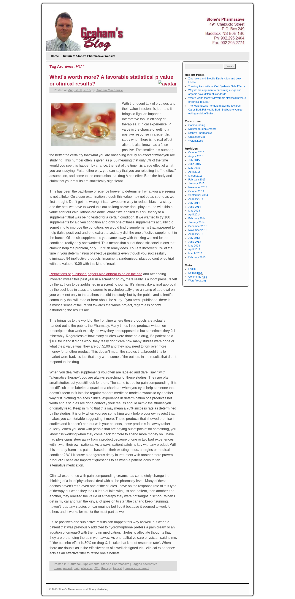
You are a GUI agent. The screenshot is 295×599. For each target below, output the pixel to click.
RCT (97, 568)
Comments (197, 276)
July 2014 (194, 202)
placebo (86, 568)
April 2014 (194, 214)
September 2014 (198, 195)
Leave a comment (137, 568)
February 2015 (197, 179)
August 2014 (195, 199)
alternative (150, 564)
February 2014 (197, 218)
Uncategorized (197, 136)
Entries (195, 272)
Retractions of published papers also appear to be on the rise (95, 274)
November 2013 (197, 230)
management (63, 568)
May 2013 (194, 245)
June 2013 (194, 241)
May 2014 (194, 210)
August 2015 (195, 156)
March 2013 (195, 253)
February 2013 (197, 257)
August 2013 (195, 233)
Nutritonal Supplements (83, 564)
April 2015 (194, 171)
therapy (106, 568)
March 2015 (195, 175)
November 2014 (197, 187)
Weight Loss (195, 140)
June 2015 (194, 164)
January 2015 (196, 183)
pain (76, 568)
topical (117, 568)
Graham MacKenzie (109, 90)
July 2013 (194, 237)
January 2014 (196, 222)
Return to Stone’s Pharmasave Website (89, 56)
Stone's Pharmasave (115, 564)
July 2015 (194, 160)
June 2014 (194, 206)
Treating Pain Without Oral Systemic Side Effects (216, 86)
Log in (192, 268)
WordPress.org (197, 280)
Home (55, 56)
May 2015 (194, 167)
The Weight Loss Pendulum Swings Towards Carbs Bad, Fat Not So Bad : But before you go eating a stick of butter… (215, 109)
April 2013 (194, 249)
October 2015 (196, 152)
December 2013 (197, 226)
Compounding (196, 125)
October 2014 (196, 191)
